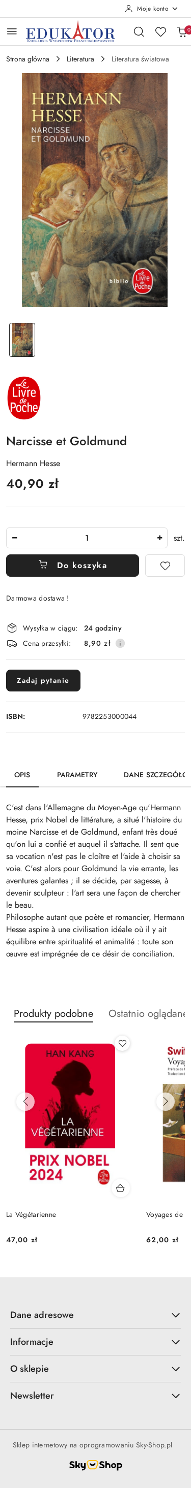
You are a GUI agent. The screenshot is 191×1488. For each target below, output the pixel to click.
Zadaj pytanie (43, 680)
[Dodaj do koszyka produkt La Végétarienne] (121, 1188)
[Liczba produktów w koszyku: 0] (181, 31)
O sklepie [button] (29, 1368)
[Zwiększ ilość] (159, 538)
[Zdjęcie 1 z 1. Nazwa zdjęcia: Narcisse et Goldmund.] (22, 340)
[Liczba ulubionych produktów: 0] (160, 31)
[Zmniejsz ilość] (14, 538)
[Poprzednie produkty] (25, 1101)
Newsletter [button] (32, 1395)
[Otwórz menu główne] (12, 31)
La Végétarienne (31, 1214)
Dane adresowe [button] (42, 1314)
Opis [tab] (22, 775)
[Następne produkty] (165, 1101)
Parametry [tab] (77, 775)
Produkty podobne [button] (53, 1013)
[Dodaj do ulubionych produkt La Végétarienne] (122, 1043)
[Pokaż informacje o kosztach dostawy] (120, 643)
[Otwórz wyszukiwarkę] (139, 31)
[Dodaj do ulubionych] (165, 565)
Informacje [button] (31, 1341)
